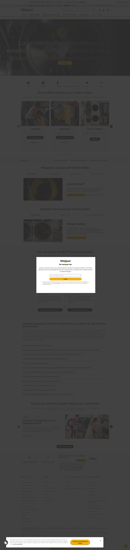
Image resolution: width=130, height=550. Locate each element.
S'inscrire (65, 279)
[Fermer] (100, 540)
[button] (5, 542)
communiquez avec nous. (47, 284)
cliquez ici (84, 283)
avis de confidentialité (56, 283)
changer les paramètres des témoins (80, 542)
